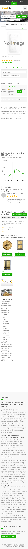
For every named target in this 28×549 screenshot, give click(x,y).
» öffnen (19, 91)
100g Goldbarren (8, 545)
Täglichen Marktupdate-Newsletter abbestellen (11, 539)
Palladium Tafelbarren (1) (7, 359)
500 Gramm (6, 330)
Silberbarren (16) (5, 312)
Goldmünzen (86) (5, 301)
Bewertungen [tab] (13, 28)
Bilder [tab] (3, 28)
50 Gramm (5, 321)
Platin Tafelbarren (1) (6, 353)
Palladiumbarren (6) (6, 357)
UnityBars (4, 272)
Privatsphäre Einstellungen (11, 546)
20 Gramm (5, 317)
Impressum (21, 546)
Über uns (7, 1)
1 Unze (4, 319)
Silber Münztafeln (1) (6, 344)
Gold (5, 20)
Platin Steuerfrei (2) (6, 355)
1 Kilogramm (6, 332)
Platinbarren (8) (5, 352)
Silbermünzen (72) (5, 310)
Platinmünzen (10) (6, 350)
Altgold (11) (4, 308)
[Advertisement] (14, 136)
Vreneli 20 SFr (21, 544)
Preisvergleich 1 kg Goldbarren (9, 544)
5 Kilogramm (6, 335)
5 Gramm (5, 314)
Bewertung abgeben (7, 62)
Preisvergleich (21, 16)
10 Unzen (5, 328)
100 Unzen (5, 334)
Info (7, 28)
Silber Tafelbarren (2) (6, 346)
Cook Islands (5, 252)
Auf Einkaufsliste (15, 75)
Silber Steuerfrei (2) (6, 348)
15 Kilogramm (6, 337)
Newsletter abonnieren (8, 536)
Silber (15, 20)
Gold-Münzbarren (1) (6, 307)
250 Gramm (6, 326)
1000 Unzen (6, 339)
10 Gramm (5, 316)
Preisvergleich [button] (7, 254)
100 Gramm (6, 323)
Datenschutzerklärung (19, 545)
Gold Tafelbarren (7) (6, 305)
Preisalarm (6, 75)
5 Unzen (5, 325)
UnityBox (17, 252)
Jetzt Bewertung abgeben (19, 214)
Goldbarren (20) (5, 303)
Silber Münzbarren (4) (6, 343)
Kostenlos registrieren (17, 1)
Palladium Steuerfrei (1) (7, 361)
